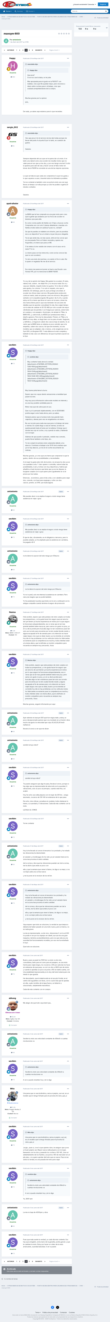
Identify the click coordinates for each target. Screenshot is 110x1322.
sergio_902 (12, 127)
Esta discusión (96, 11)
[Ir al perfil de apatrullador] (13, 211)
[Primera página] (4, 50)
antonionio (12, 491)
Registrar (103, 4)
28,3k (13, 1017)
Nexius (12, 612)
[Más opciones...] (68, 58)
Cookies (72, 1312)
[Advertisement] (37, 26)
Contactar (63, 1312)
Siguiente (38, 50)
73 (13, 363)
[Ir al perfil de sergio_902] (13, 135)
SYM (26, 42)
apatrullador (12, 203)
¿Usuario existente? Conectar (84, 4)
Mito (12, 1088)
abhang (12, 998)
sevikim (12, 345)
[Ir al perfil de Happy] (13, 66)
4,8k (13, 631)
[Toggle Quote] (26, 64)
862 (13, 77)
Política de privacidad (50, 1312)
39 (13, 222)
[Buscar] (106, 11)
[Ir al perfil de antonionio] (6, 41)
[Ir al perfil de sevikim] (13, 352)
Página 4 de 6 (54, 50)
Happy (12, 58)
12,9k (13, 1107)
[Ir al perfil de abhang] (13, 1006)
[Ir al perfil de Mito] (13, 1096)
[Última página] (44, 50)
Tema (37, 1312)
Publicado (33, 58)
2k (13, 146)
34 (13, 510)
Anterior (10, 50)
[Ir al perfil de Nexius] (13, 619)
